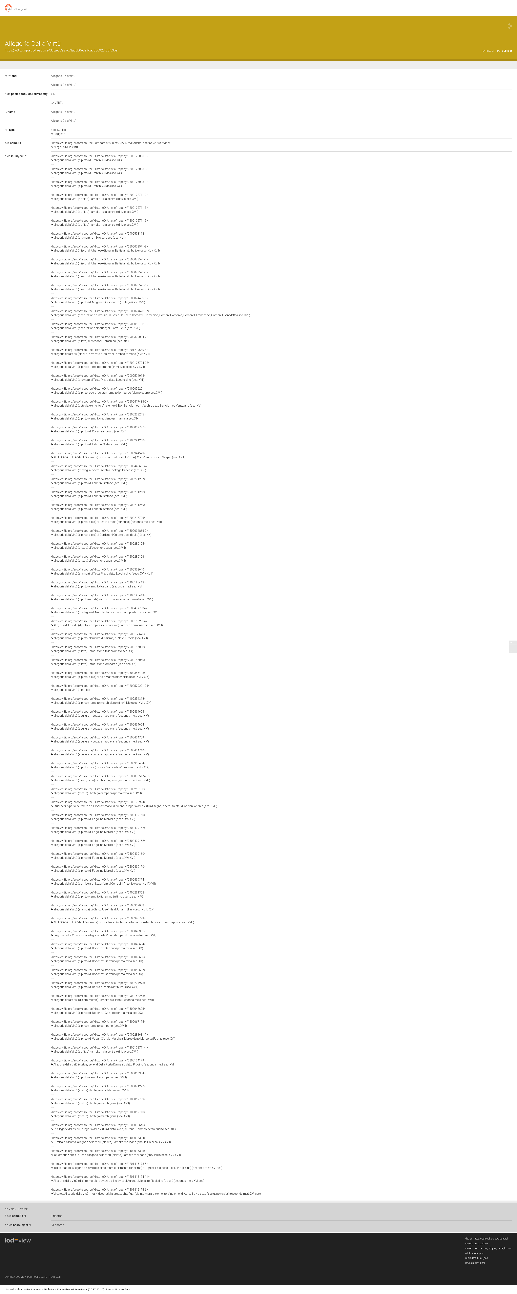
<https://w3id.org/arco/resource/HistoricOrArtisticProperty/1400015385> (116, 1153)
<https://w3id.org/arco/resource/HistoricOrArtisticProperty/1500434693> (100, 713)
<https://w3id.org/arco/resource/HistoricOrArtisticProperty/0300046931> (103, 933)
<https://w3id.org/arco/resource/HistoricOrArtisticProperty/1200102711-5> (99, 222)
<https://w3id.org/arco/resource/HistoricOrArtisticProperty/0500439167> (98, 830)
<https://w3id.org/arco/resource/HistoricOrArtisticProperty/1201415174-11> (127, 1178)
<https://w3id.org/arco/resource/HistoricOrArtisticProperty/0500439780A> (105, 610)
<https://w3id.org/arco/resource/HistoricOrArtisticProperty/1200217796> (106, 519)
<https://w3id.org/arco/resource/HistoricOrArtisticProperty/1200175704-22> (100, 364)
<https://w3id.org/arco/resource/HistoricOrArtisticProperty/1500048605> (98, 1010)
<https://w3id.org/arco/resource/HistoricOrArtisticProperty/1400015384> (111, 1140)
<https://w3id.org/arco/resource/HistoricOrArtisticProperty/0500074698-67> (150, 313)
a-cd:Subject (59, 131)
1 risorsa (56, 1215)
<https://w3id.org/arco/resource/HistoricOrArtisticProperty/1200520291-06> (100, 687)
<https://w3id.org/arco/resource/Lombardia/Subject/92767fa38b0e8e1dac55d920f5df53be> (110, 145)
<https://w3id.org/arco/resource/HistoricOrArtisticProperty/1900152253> (102, 997)
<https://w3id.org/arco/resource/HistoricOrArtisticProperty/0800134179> (113, 1062)
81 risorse (57, 1225)
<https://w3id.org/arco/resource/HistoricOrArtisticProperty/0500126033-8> (99, 171)
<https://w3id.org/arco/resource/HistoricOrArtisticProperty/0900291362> (98, 894)
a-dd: (26, 93)
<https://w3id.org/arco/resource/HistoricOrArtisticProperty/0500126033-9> (99, 184)
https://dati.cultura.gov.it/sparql (491, 1238)
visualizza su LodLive (476, 1243)
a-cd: (15, 156)
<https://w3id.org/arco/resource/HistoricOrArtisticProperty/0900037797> (98, 429)
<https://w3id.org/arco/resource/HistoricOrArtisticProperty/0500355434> (100, 765)
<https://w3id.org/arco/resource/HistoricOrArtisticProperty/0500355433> (100, 674)
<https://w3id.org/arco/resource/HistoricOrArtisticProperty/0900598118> (98, 235)
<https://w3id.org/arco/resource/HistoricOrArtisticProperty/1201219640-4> (100, 351)
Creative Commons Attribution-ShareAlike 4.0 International (54, 1289)
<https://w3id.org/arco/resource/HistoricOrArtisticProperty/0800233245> (98, 416)
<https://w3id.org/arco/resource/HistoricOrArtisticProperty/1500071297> (98, 1088)
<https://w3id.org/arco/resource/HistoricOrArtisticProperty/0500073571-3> (105, 248)
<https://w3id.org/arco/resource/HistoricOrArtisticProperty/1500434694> (100, 726)
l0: (10, 111)
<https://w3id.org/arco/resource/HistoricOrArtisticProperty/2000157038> (98, 649)
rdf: (10, 129)
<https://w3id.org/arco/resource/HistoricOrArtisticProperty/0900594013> (98, 377)
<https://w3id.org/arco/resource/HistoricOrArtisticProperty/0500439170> (98, 868)
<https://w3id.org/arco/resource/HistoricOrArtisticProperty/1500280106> (98, 558)
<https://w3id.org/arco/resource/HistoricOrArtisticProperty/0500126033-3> (99, 158)
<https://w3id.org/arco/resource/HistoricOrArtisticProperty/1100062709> (98, 1101)
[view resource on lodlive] (510, 26)
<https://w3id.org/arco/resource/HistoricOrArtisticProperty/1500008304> (98, 1075)
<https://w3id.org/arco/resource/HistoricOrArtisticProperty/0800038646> (113, 1127)
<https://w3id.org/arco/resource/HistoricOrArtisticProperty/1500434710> (100, 752)
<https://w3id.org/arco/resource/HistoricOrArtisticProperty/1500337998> (102, 907)
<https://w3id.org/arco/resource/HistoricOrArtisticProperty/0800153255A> (107, 623)
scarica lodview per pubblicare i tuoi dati (33, 1277)
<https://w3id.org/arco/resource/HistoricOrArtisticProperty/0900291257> (98, 481)
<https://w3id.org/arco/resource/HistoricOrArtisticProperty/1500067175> (98, 1023)
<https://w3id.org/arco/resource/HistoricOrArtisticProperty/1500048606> (98, 959)
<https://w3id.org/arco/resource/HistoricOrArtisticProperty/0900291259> (98, 507)
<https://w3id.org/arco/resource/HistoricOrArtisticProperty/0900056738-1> (99, 326)
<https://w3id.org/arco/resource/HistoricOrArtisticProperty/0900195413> (98, 584)
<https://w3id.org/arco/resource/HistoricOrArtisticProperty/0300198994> (134, 804)
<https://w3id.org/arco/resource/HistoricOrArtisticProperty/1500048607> (98, 972)
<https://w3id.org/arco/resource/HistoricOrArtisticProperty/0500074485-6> (99, 300)
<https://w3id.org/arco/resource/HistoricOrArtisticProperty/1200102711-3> (99, 209)
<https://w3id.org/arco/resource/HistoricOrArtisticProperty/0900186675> (99, 636)
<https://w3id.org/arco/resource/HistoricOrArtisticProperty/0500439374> (103, 881)
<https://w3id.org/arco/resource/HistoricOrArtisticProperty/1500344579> (118, 455)
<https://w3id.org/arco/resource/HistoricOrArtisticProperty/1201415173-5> (136, 1165)
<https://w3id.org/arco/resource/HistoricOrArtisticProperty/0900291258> (98, 494)
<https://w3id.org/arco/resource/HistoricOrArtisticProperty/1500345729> (122, 920)
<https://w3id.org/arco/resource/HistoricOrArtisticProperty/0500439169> (98, 855)
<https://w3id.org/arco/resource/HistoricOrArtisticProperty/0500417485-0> (126, 403)
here (127, 1289)
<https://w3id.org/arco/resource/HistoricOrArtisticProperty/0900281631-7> (113, 1036)
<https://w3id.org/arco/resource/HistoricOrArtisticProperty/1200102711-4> (99, 1049)
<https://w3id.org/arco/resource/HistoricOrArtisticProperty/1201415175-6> (156, 1191)
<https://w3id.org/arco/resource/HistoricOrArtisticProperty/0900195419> (102, 597)
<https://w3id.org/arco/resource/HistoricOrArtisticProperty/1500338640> (102, 571)
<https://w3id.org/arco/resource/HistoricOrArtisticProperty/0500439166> (98, 817)
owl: (13, 143)
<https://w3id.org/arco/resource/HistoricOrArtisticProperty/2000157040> (98, 662)
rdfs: (11, 76)
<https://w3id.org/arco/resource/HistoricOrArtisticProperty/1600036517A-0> (100, 778)
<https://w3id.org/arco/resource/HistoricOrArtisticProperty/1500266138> (98, 791)
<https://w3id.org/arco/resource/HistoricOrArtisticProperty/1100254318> (101, 700)
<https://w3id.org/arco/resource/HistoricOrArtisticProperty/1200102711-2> (99, 196)
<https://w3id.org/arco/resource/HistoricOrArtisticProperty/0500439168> (98, 842)
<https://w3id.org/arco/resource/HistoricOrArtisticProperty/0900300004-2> (99, 339)
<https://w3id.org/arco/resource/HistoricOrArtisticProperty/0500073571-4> (105, 261)
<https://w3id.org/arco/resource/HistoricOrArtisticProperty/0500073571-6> (105, 287)
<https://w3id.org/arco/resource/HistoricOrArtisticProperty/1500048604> (98, 946)
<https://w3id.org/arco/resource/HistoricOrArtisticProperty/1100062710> (98, 1114)
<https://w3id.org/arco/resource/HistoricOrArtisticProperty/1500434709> (100, 739)
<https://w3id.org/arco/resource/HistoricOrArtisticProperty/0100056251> (106, 390)
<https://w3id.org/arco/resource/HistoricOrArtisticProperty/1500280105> (98, 545)
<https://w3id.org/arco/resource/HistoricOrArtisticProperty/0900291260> (98, 442)
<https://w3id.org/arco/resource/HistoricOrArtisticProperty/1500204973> (98, 985)
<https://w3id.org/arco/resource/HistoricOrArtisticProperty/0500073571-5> (105, 274)
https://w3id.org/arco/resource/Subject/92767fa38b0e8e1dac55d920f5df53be (61, 50)
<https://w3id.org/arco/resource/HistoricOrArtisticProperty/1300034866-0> (101, 532)
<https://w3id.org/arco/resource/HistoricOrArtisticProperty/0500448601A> (99, 468)
